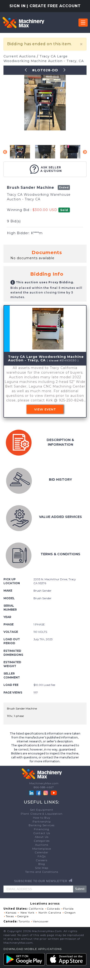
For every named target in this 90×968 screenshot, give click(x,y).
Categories (42, 840)
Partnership (42, 821)
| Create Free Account (54, 6)
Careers (41, 860)
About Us (41, 837)
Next (85, 152)
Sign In (17, 6)
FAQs (42, 856)
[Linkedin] (32, 792)
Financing (41, 829)
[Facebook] (38, 792)
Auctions (41, 844)
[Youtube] (54, 792)
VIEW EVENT (45, 409)
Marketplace (41, 848)
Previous (5, 152)
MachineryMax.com (44, 783)
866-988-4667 (44, 787)
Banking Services (41, 825)
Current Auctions (20, 56)
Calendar (41, 852)
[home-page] (23, 22)
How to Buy (41, 817)
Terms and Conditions (41, 871)
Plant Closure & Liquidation (42, 813)
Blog (41, 864)
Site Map (41, 868)
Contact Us (41, 833)
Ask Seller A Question (51, 169)
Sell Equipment (41, 809)
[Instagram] (46, 792)
